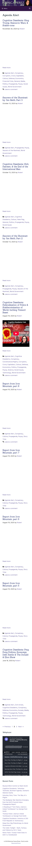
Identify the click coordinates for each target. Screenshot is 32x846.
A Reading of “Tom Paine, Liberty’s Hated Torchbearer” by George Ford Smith (15, 809)
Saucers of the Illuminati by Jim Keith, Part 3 (15, 98)
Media (23, 81)
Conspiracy (19, 73)
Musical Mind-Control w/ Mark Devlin (15, 786)
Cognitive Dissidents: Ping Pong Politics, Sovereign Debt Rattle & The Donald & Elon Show (16, 653)
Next (21, 726)
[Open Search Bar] (29, 8)
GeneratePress (16, 843)
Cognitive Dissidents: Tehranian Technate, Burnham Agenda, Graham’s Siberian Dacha (16, 791)
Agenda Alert (9, 73)
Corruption (6, 76)
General (17, 81)
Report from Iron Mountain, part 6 (11, 518)
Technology (7, 373)
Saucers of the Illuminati (11, 150)
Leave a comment (11, 89)
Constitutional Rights (10, 362)
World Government (15, 87)
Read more (6, 67)
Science (10, 370)
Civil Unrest (19, 705)
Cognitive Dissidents (10, 707)
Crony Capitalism (17, 76)
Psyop (20, 84)
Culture (5, 78)
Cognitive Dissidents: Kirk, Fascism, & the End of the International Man (16, 166)
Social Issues (7, 225)
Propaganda (13, 84)
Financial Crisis (8, 81)
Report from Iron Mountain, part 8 (11, 385)
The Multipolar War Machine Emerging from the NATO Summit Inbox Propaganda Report (16, 802)
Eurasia (20, 710)
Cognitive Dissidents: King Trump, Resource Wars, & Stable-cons (16, 23)
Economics (19, 78)
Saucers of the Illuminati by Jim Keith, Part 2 (15, 237)
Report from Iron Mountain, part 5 (11, 584)
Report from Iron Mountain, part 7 (11, 451)
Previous (7, 726)
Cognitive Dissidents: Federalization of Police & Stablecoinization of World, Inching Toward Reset (15, 307)
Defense (12, 78)
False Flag (20, 219)
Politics (5, 84)
